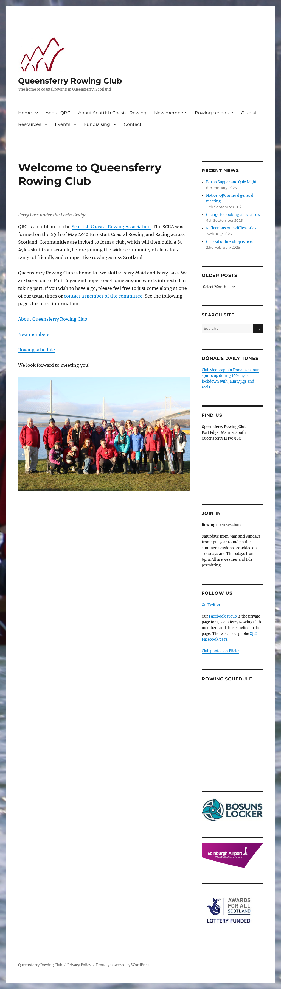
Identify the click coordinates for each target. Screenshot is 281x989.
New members (170, 112)
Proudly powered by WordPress (123, 965)
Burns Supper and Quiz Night (231, 182)
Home (25, 112)
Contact (133, 124)
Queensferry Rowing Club (70, 80)
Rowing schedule (214, 112)
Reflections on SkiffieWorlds (231, 228)
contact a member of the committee (103, 296)
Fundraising (97, 124)
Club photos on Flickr (220, 651)
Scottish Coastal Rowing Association (111, 226)
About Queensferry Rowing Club (52, 319)
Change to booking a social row (233, 214)
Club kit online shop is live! (229, 241)
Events (62, 124)
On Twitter (211, 604)
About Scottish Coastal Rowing (112, 112)
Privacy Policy (79, 965)
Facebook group (223, 616)
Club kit (249, 112)
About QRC (58, 112)
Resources (29, 124)
